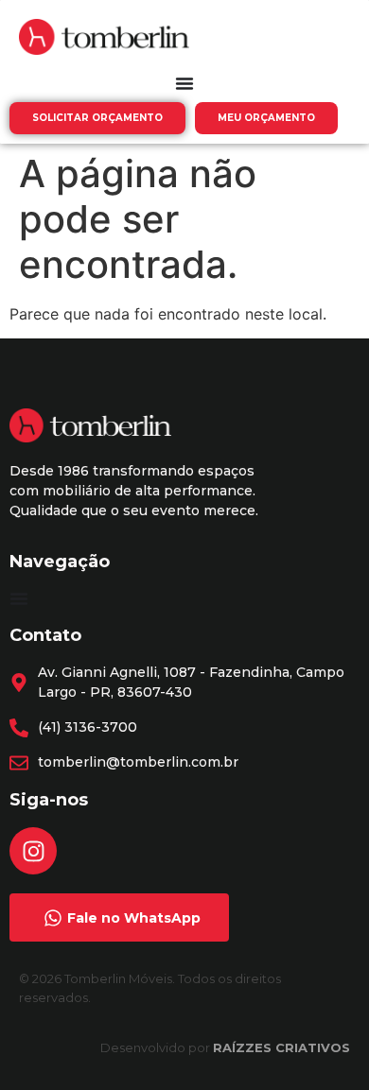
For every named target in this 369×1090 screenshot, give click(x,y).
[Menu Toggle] (184, 83)
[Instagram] (33, 850)
